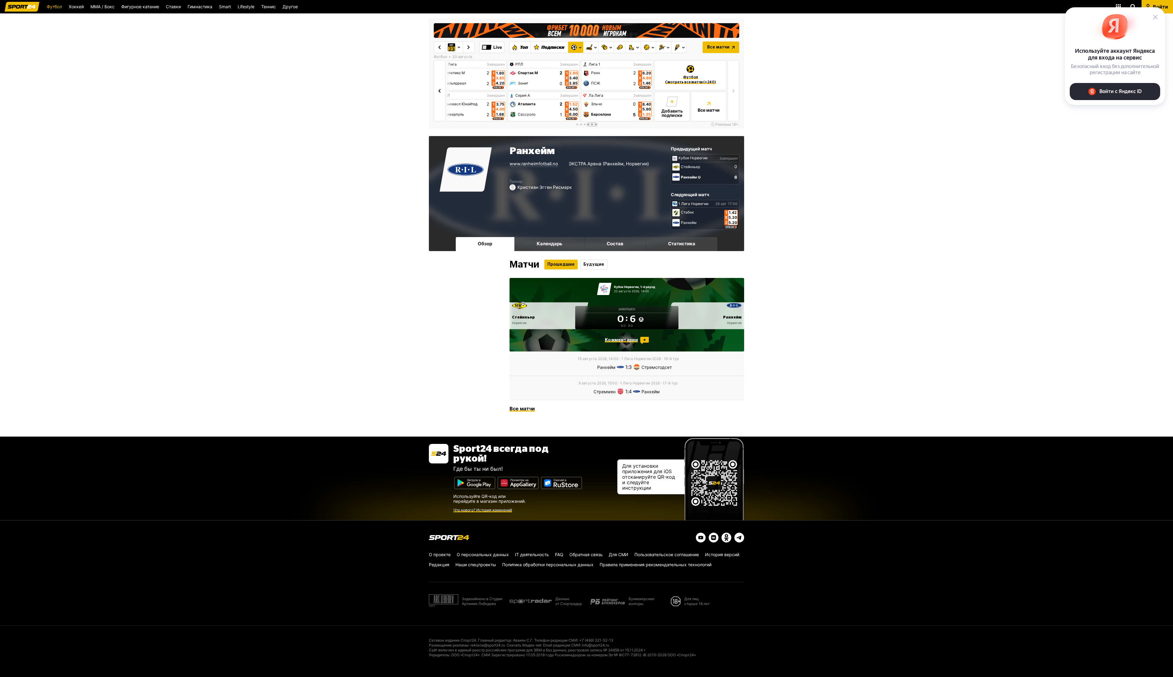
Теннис (268, 6)
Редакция (439, 564)
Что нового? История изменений (482, 510)
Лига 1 (594, 64)
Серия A (522, 95)
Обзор (485, 244)
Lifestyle (246, 6)
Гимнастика (200, 6)
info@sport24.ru (595, 645)
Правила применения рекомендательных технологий (655, 564)
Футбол (54, 6)
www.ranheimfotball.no (534, 164)
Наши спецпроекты (475, 564)
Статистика (681, 244)
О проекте (440, 554)
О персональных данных (483, 554)
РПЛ (519, 64)
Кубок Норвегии (692, 158)
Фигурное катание (140, 6)
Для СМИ (618, 554)
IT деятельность (532, 554)
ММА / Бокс (102, 6)
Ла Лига (449, 64)
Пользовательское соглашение (666, 554)
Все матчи (718, 47)
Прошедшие (561, 264)
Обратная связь (586, 554)
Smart (225, 6)
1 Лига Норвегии (693, 204)
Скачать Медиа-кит (524, 645)
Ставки (173, 6)
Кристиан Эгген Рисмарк (544, 187)
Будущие (593, 264)
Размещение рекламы (449, 645)
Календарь (549, 244)
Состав (615, 244)
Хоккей (76, 6)
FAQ (559, 554)
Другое (290, 6)
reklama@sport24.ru (487, 645)
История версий (722, 554)
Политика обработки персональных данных (548, 564)
